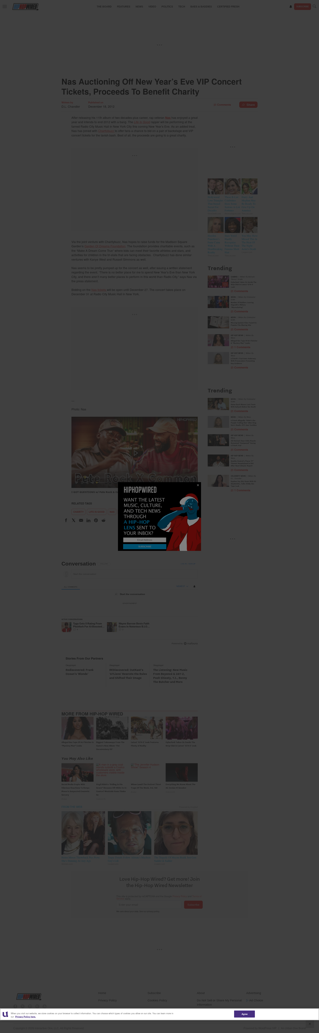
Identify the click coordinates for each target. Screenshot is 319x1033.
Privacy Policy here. (25, 1016)
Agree (245, 1014)
